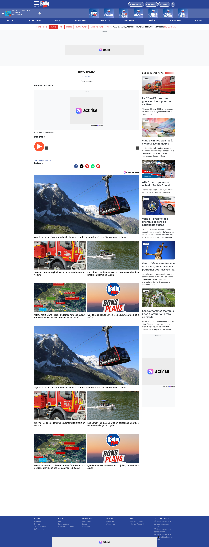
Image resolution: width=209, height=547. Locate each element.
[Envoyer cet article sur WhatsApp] (92, 167)
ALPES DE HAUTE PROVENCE (101, 27)
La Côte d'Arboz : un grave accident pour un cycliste (156, 101)
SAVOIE (53, 27)
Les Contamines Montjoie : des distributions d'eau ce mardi (158, 313)
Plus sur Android (137, 524)
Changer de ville (170, 27)
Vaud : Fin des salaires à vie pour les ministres (157, 142)
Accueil (11, 21)
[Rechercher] (173, 4)
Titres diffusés (40, 526)
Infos (58, 21)
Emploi (198, 21)
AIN (61, 27)
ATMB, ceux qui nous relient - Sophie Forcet (156, 184)
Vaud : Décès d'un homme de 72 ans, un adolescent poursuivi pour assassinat (158, 266)
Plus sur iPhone (136, 521)
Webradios (80, 21)
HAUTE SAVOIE (41, 27)
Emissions (86, 524)
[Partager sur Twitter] (80, 167)
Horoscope (175, 21)
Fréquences (39, 529)
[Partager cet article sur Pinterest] (86, 167)
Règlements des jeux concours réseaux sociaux (162, 524)
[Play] (3, 13)
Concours (129, 21)
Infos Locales (63, 524)
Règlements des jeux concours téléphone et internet (163, 537)
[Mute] (39, 13)
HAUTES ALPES (81, 27)
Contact (37, 521)
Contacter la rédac (66, 526)
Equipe (37, 524)
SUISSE (69, 27)
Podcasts (105, 21)
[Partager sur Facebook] (75, 167)
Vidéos (152, 21)
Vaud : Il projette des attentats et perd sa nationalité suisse (155, 221)
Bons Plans (35, 21)
